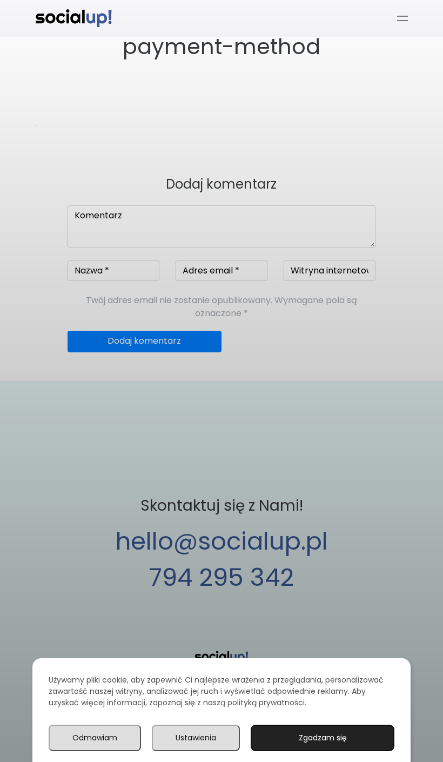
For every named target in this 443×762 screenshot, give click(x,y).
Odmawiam (94, 737)
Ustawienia (196, 737)
